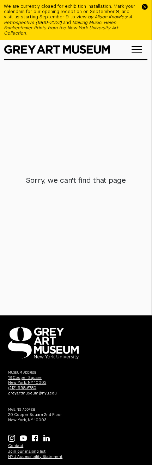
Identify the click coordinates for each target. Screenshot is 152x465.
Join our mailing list (26, 451)
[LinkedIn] (46, 438)
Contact (15, 445)
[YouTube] (23, 438)
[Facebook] (34, 438)
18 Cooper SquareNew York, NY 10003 (27, 380)
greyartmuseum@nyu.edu (32, 393)
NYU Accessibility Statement (35, 456)
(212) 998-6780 (22, 388)
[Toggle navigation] (136, 49)
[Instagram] (11, 438)
